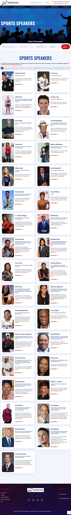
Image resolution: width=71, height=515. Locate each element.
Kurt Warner (19, 405)
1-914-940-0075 (5, 64)
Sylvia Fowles (19, 239)
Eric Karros (54, 73)
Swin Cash (18, 287)
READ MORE (18, 84)
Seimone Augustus (57, 287)
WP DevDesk (54, 511)
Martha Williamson (57, 144)
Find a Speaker (64, 47)
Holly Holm (18, 97)
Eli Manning (54, 215)
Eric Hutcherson (20, 358)
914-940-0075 (63, 494)
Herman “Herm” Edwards (23, 334)
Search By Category (5, 499)
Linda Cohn (18, 144)
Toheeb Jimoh (19, 192)
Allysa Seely (19, 168)
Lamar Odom (55, 310)
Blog (2, 501)
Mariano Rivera (20, 429)
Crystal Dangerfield (21, 310)
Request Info (54, 6)
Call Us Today (61, 2)
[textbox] (26, 47)
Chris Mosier (55, 429)
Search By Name (5, 497)
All (2, 68)
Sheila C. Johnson (56, 382)
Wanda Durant (19, 382)
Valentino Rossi (20, 73)
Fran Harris (18, 263)
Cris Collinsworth (20, 454)
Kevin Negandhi (56, 168)
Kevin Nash (18, 121)
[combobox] (26, 46)
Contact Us (66, 6)
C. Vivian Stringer (20, 215)
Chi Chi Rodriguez (56, 121)
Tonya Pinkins (55, 192)
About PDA (4, 6)
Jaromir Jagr (55, 97)
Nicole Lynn (54, 358)
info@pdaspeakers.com (65, 498)
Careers (2, 495)
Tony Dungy (54, 405)
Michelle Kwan (55, 239)
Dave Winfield (55, 334)
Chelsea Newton (56, 263)
